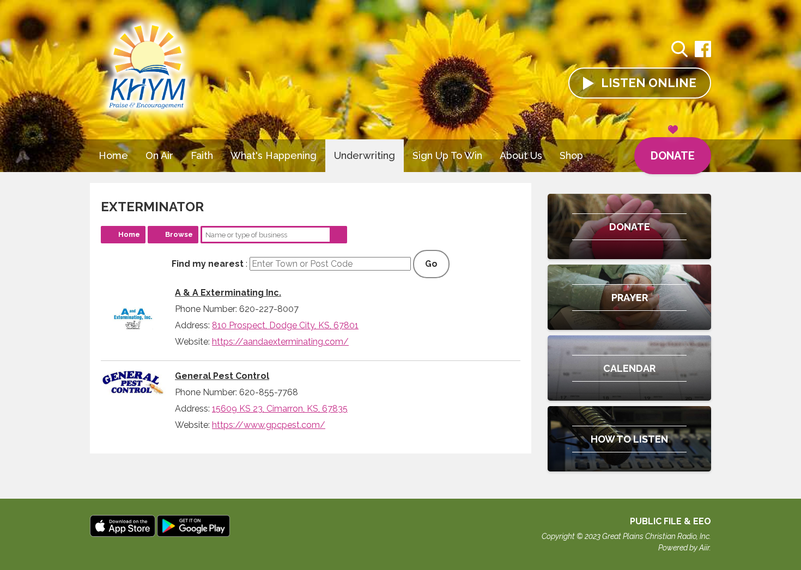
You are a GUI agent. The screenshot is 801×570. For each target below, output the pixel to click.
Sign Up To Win (447, 155)
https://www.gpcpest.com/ (268, 425)
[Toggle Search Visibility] (679, 50)
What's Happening (273, 155)
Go (431, 264)
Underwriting (364, 155)
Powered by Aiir (683, 547)
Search (338, 234)
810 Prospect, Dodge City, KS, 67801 (285, 325)
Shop (571, 155)
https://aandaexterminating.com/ (280, 341)
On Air (159, 155)
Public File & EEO (670, 521)
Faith (202, 155)
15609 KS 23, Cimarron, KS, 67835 (280, 408)
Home (113, 155)
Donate (673, 155)
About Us (521, 155)
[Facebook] (703, 55)
